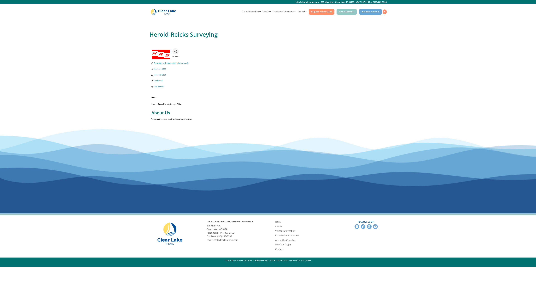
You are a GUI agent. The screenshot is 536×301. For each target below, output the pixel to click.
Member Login (283, 244)
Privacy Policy (283, 260)
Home (278, 221)
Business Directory (370, 11)
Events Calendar (346, 11)
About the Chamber (285, 240)
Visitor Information (250, 11)
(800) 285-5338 (380, 2)
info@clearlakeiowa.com (307, 2)
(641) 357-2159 (363, 2)
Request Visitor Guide (321, 11)
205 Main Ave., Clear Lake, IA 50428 (337, 2)
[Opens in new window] (170, 247)
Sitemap (273, 260)
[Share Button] (175, 51)
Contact (301, 11)
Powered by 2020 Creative (300, 260)
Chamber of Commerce (283, 11)
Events (266, 11)
